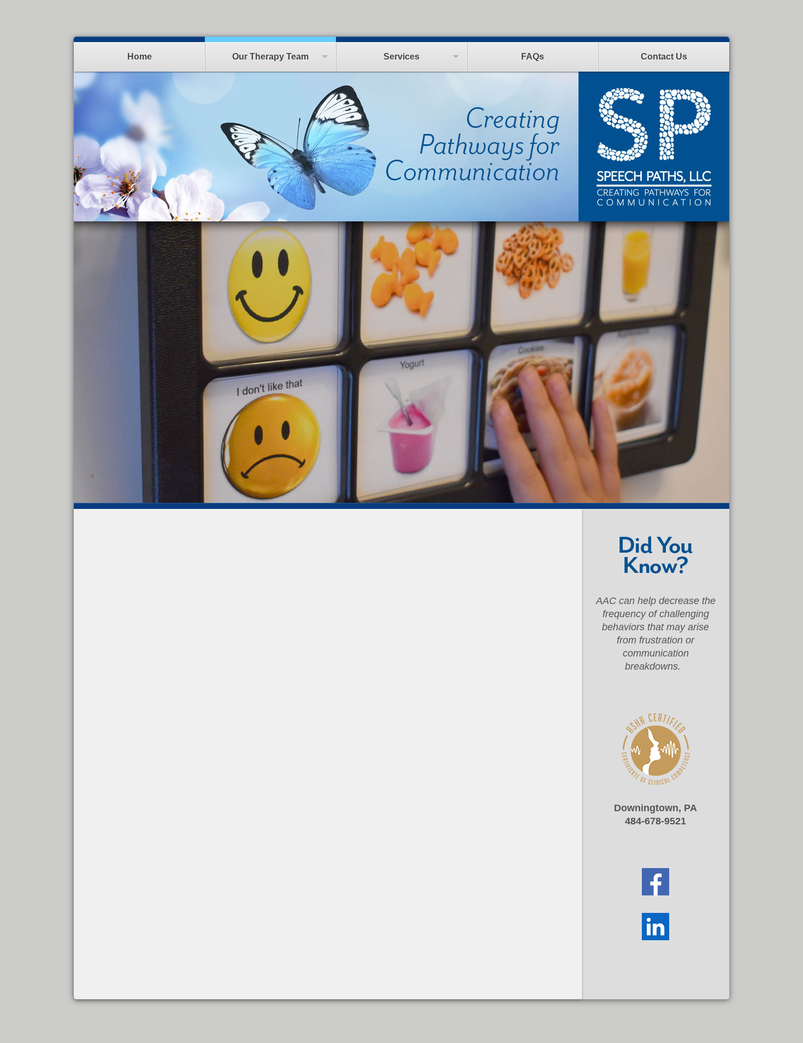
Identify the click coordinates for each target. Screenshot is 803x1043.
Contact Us (664, 56)
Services (401, 56)
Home (139, 56)
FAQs (532, 56)
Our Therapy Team (270, 56)
